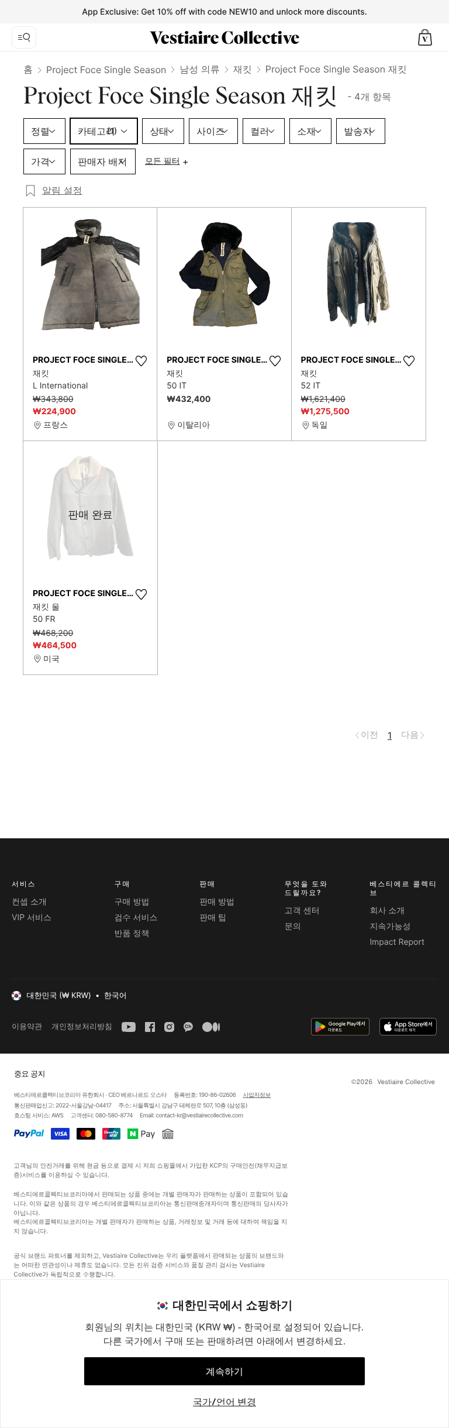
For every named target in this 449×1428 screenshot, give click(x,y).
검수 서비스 (136, 918)
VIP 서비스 (31, 918)
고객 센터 (302, 911)
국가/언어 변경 (224, 1402)
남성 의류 (199, 69)
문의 (293, 926)
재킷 (242, 69)
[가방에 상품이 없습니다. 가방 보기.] (425, 37)
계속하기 (224, 1371)
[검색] (24, 37)
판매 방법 (216, 902)
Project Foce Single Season (106, 69)
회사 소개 (387, 911)
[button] (425, 37)
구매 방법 (132, 902)
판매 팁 (212, 918)
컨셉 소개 (29, 902)
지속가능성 (389, 926)
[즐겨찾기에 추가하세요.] (141, 361)
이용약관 (27, 1026)
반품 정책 (132, 933)
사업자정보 (257, 1095)
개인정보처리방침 (81, 1026)
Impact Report (396, 942)
